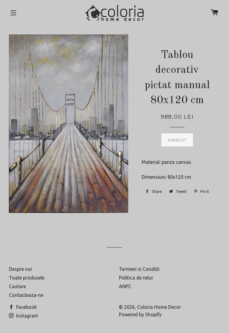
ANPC (125, 286)
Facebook (26, 307)
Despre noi (20, 269)
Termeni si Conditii (139, 269)
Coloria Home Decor (159, 307)
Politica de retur (136, 277)
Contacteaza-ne (26, 295)
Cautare (17, 286)
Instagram (26, 315)
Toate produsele (26, 277)
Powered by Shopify (140, 314)
